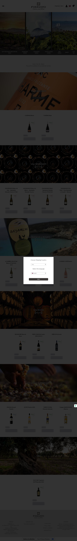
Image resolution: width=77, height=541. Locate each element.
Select (38, 279)
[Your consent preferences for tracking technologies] (75, 405)
